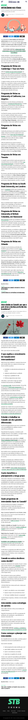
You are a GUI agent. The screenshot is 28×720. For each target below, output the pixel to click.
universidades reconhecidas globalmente (11, 413)
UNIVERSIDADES (14, 712)
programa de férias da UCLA (15, 103)
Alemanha (17, 565)
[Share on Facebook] (5, 36)
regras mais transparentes (14, 387)
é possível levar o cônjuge (16, 397)
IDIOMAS (4, 711)
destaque (12, 681)
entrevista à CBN (7, 385)
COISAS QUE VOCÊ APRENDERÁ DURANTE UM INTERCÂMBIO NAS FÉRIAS (14, 50)
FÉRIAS (8, 711)
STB (7, 15)
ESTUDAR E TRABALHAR (21, 711)
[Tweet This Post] (11, 36)
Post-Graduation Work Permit (9, 440)
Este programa (4, 219)
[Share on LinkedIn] (16, 36)
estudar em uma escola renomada (13, 71)
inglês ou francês (15, 520)
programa (7, 189)
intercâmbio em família (7, 403)
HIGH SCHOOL (13, 711)
